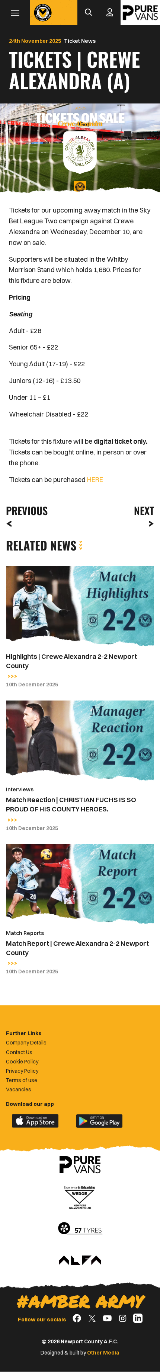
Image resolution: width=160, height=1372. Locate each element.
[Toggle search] (88, 12)
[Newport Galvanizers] (80, 1197)
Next (144, 510)
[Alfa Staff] (80, 1261)
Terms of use (21, 1080)
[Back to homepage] (42, 12)
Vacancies (18, 1089)
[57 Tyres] (80, 1229)
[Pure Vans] (140, 12)
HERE (95, 479)
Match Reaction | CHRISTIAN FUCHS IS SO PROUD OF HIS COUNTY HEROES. (71, 804)
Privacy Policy (22, 1071)
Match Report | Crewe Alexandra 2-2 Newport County (77, 948)
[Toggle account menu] (110, 12)
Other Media (103, 1352)
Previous (24, 510)
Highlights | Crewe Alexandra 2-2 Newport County (71, 661)
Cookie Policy (22, 1061)
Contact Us (19, 1052)
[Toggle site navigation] (15, 12)
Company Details (26, 1042)
